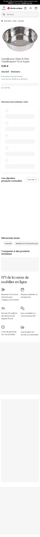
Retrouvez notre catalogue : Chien (14, 102)
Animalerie (7, 21)
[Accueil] (2, 21)
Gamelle (21, 21)
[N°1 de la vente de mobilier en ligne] (15, 8)
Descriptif (5, 71)
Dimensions (15, 71)
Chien (15, 21)
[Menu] (4, 7)
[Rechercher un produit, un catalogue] (3, 14)
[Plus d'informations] (27, 79)
